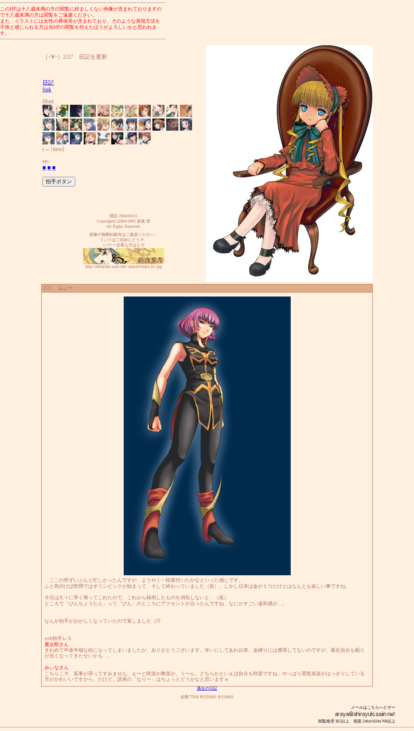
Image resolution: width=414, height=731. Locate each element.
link (46, 90)
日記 (48, 83)
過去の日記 (207, 688)
